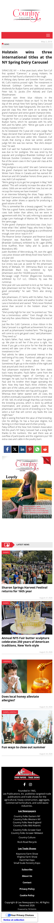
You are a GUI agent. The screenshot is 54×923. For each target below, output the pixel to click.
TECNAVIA (32, 909)
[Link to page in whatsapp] (37, 449)
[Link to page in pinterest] (29, 449)
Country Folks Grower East (27, 829)
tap (48, 35)
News (6, 44)
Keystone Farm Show (27, 853)
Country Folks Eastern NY (27, 816)
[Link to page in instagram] (30, 784)
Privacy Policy (27, 888)
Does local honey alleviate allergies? (20, 698)
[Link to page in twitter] (14, 449)
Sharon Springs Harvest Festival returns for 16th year (24, 589)
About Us (27, 876)
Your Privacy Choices (22, 915)
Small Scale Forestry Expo (27, 862)
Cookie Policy (27, 895)
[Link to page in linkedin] (22, 449)
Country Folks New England (27, 822)
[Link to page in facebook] (7, 449)
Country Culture (27, 837)
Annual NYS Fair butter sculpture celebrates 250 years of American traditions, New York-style (25, 641)
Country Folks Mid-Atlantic (27, 825)
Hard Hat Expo (27, 859)
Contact (27, 882)
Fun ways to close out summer (23, 747)
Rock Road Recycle (27, 841)
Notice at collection (13, 919)
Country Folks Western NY (27, 819)
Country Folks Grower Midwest (27, 833)
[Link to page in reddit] (44, 449)
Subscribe (27, 869)
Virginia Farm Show (27, 856)
